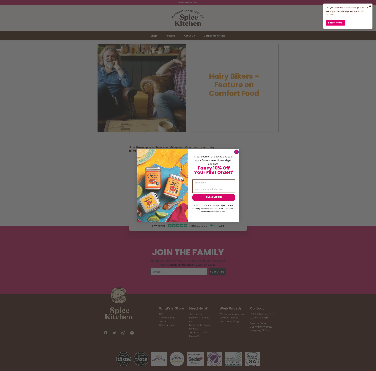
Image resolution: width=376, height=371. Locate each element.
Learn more (335, 22)
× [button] (370, 6)
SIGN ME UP (213, 197)
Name (195, 177)
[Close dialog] (236, 152)
